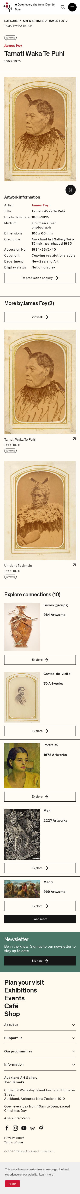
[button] (40, 391)
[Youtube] (23, 1128)
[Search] (63, 7)
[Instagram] (15, 1128)
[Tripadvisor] (32, 1128)
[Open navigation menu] (72, 7)
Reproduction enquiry (37, 278)
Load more (40, 919)
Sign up (37, 960)
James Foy (13, 45)
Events (14, 998)
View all (37, 317)
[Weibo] (41, 1128)
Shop (12, 1014)
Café (11, 1006)
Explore (37, 659)
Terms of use (13, 1142)
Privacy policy (14, 1138)
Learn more (46, 1175)
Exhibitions (20, 990)
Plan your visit (24, 982)
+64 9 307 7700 (17, 1118)
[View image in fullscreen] (70, 190)
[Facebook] (6, 1128)
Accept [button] (12, 1183)
